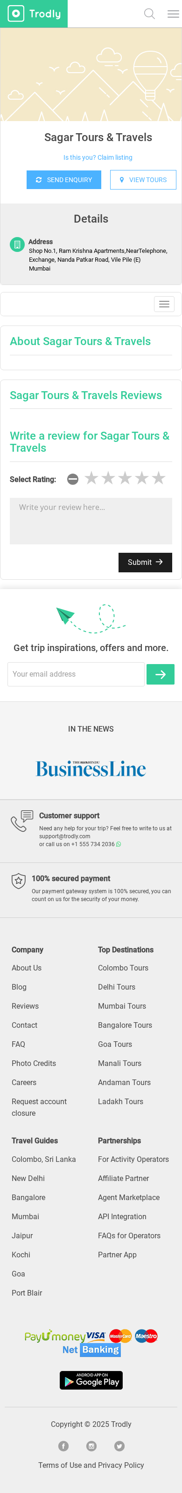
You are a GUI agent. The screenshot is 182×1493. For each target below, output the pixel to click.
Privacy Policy (121, 1465)
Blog (19, 987)
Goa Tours (115, 1044)
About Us (27, 968)
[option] (91, 98)
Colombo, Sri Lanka (44, 1159)
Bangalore (28, 1197)
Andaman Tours (124, 1082)
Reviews (25, 1006)
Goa (18, 1273)
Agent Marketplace (129, 1197)
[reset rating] (72, 479)
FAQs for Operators (129, 1235)
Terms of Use (60, 1465)
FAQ (18, 1044)
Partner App (117, 1254)
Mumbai (25, 1216)
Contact (24, 1025)
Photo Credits (34, 1063)
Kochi (21, 1254)
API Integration (122, 1216)
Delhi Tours (116, 987)
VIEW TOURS (145, 179)
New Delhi (28, 1178)
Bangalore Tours (125, 1025)
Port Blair (27, 1293)
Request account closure (39, 1107)
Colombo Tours (123, 968)
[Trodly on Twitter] (119, 1445)
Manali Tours (119, 1063)
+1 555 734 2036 (93, 844)
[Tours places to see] (34, 13)
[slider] (125, 478)
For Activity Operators (133, 1159)
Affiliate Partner (123, 1178)
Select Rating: (33, 479)
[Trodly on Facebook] (63, 1445)
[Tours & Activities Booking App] (91, 1380)
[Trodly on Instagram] (91, 1445)
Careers (24, 1082)
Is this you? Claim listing (98, 157)
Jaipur (22, 1235)
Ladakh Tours (120, 1101)
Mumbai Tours (122, 1006)
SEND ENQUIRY (67, 179)
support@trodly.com (65, 836)
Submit (141, 562)
